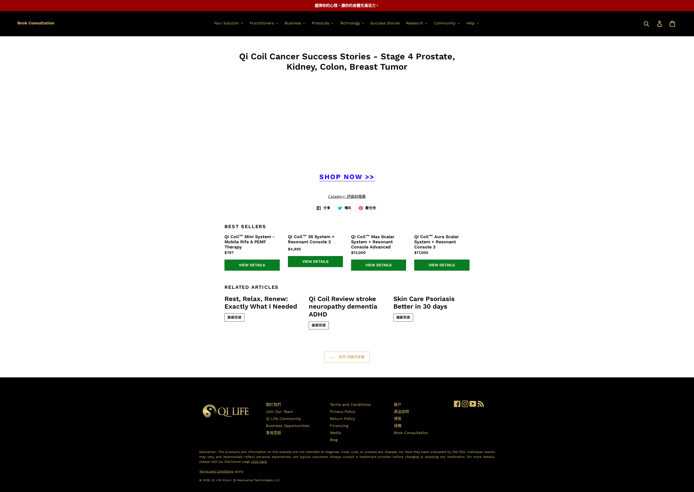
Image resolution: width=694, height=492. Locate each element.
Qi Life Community (283, 418)
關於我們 (273, 404)
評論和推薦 (356, 196)
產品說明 (401, 411)
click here (259, 462)
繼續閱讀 (234, 317)
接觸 (397, 425)
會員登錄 (273, 432)
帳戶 (397, 404)
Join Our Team (279, 411)
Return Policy (342, 418)
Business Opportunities (287, 425)
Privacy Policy (342, 411)
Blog (334, 440)
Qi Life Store (221, 480)
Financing (339, 425)
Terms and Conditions (350, 404)
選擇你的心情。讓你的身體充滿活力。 (347, 5)
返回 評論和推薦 (351, 357)
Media (335, 432)
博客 (397, 418)
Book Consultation (35, 23)
